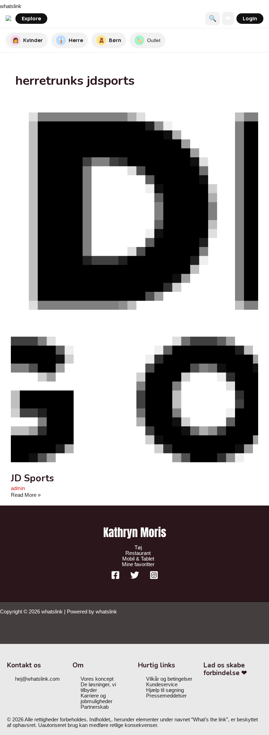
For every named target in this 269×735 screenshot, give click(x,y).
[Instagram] (154, 578)
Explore (31, 18)
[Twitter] (134, 578)
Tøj (138, 547)
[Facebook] (115, 578)
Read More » (26, 495)
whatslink (10, 6)
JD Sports (32, 478)
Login (250, 18)
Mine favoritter (138, 564)
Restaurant (138, 553)
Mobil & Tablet (138, 559)
